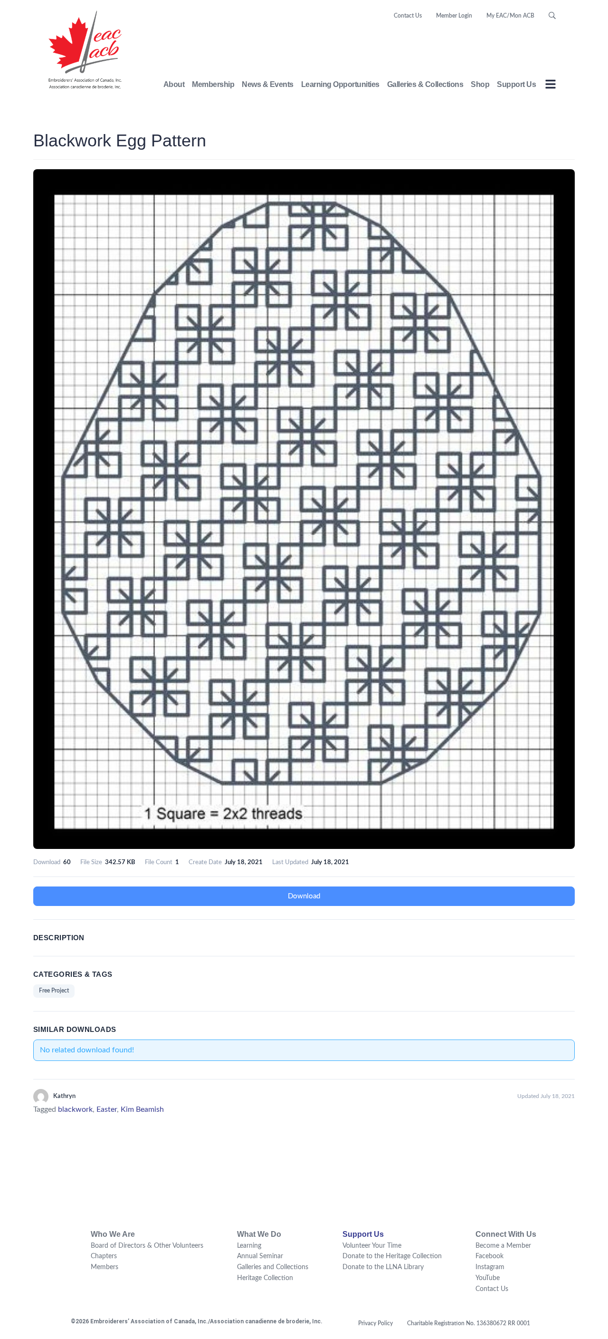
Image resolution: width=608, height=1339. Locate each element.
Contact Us (408, 16)
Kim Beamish (142, 1109)
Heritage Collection (265, 1278)
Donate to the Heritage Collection (392, 1256)
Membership (213, 84)
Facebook (489, 1256)
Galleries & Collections (425, 84)
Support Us (516, 84)
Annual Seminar (260, 1256)
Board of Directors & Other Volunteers (147, 1246)
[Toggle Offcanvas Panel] (550, 86)
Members (104, 1267)
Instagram (489, 1267)
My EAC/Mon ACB (510, 16)
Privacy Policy (375, 1323)
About (174, 84)
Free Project (54, 990)
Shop (480, 84)
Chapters (104, 1256)
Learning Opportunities (340, 84)
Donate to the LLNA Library (383, 1267)
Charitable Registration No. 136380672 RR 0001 (468, 1323)
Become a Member (503, 1246)
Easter (106, 1109)
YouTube (487, 1278)
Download (304, 896)
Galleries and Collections (272, 1267)
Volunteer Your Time (371, 1246)
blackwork (75, 1109)
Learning (249, 1246)
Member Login (454, 16)
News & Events (268, 84)
